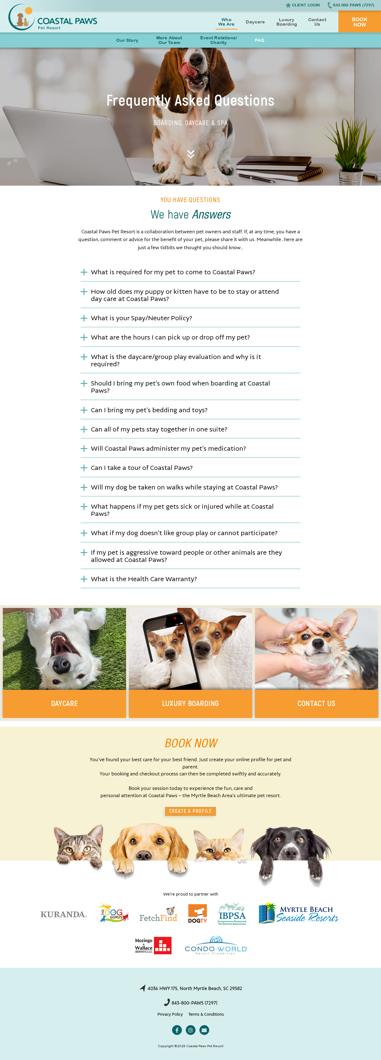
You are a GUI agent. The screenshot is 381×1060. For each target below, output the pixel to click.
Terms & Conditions (206, 1014)
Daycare (255, 21)
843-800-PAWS (353, 5)
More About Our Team (169, 40)
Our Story (127, 40)
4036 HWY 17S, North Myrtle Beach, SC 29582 (194, 988)
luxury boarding (190, 704)
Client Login (306, 5)
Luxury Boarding (286, 21)
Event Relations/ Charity (218, 40)
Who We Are (226, 21)
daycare (64, 704)
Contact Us (317, 21)
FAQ (259, 40)
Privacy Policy (170, 1014)
